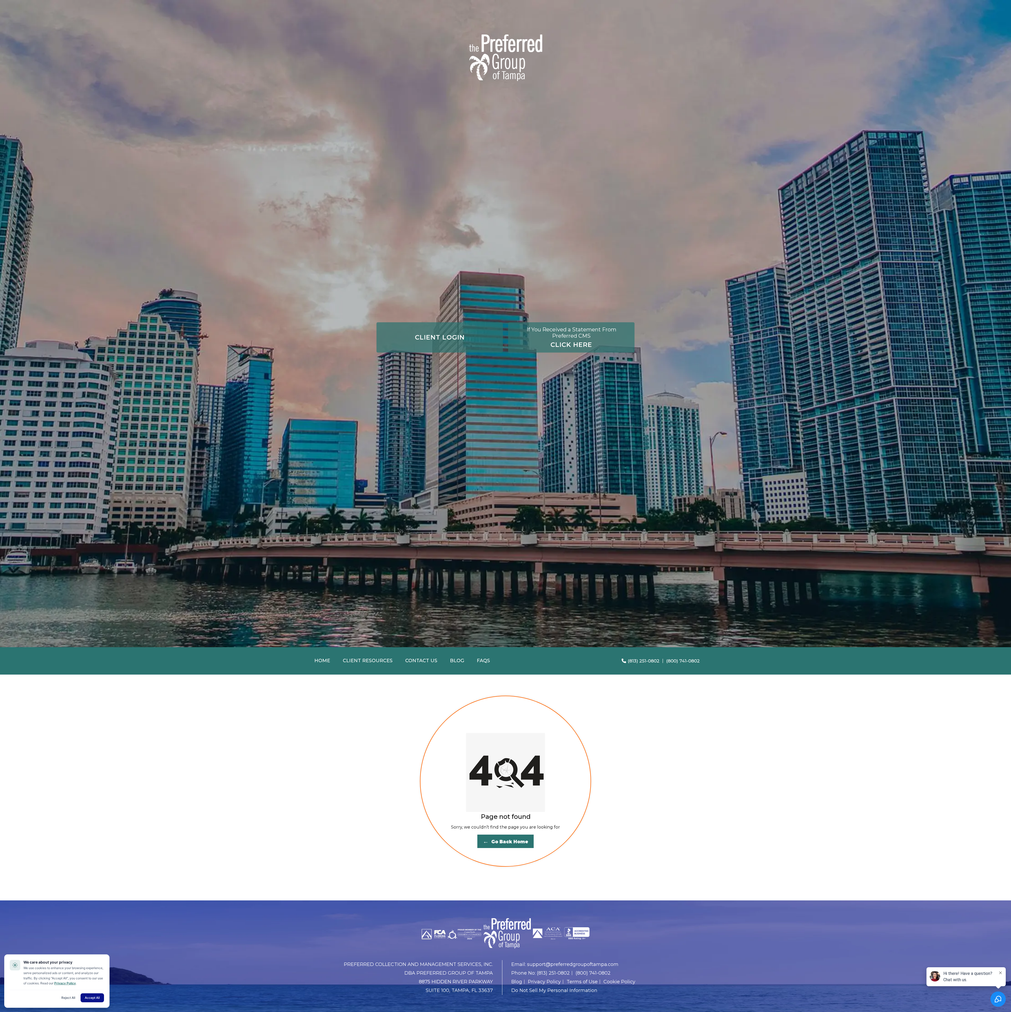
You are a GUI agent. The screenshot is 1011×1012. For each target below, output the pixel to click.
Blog (457, 661)
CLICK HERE (571, 337)
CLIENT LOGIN (440, 337)
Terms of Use (582, 982)
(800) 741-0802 (683, 661)
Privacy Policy (544, 982)
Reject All (68, 998)
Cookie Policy (619, 982)
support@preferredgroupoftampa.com (572, 964)
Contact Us (421, 661)
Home (322, 661)
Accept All (92, 998)
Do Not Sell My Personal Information (554, 990)
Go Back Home (505, 841)
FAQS (483, 661)
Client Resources (368, 661)
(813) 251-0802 (644, 661)
